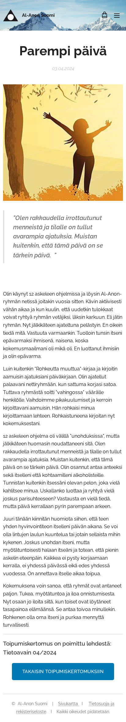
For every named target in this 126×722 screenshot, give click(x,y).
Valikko (117, 15)
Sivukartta (68, 703)
